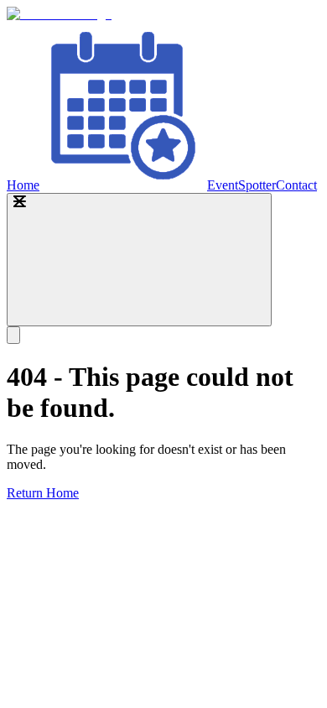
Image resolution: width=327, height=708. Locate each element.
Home (23, 185)
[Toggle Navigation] (139, 259)
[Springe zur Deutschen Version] (13, 335)
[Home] (59, 14)
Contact (296, 185)
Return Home (43, 493)
